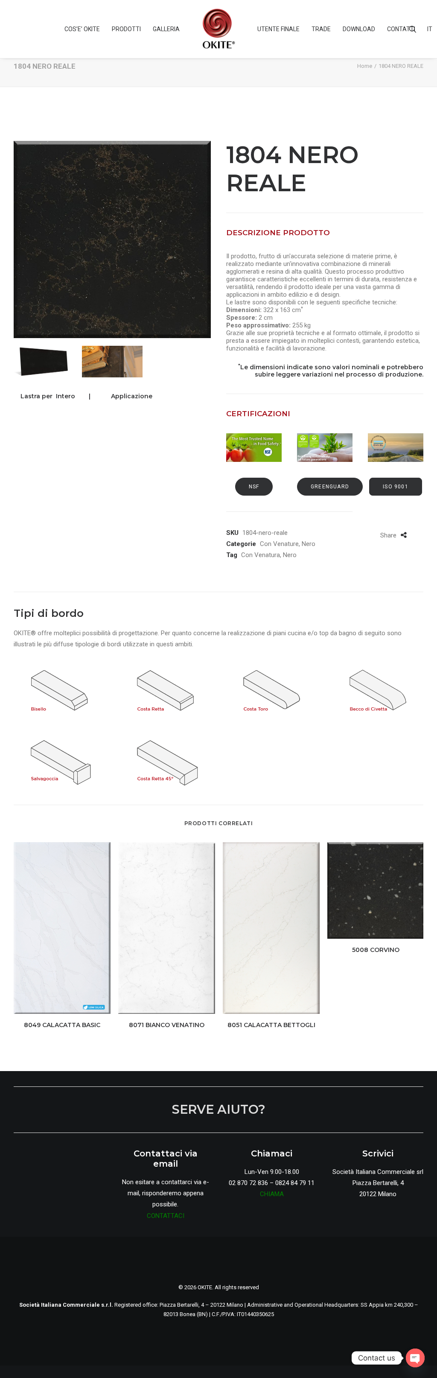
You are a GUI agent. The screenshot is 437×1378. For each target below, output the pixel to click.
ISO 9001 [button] (395, 487)
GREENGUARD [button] (330, 487)
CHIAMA (272, 1194)
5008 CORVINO (375, 950)
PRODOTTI (126, 29)
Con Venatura (260, 555)
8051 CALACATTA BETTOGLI (271, 1025)
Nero (308, 544)
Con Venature (279, 544)
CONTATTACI (165, 1216)
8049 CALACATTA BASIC (62, 1025)
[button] (416, 29)
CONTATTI (401, 29)
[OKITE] (218, 29)
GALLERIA (166, 29)
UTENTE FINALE (278, 29)
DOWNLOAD (359, 29)
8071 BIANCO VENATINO (166, 1025)
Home (364, 66)
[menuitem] (82, 29)
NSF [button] (254, 487)
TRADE (321, 29)
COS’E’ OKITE (82, 29)
